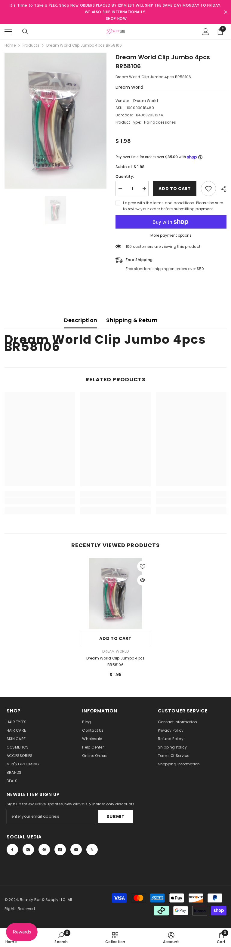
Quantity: (125, 176)
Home (10, 45)
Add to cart (175, 189)
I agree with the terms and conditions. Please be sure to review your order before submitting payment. (173, 205)
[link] (40, 501)
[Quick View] (142, 580)
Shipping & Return (132, 320)
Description (80, 320)
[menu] (8, 31)
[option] (55, 121)
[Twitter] (92, 849)
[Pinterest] (44, 849)
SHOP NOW (116, 18)
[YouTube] (76, 849)
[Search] (25, 31)
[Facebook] (12, 849)
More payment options (171, 235)
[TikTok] (60, 849)
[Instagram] (28, 849)
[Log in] (205, 31)
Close (225, 12)
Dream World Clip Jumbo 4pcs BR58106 (115, 661)
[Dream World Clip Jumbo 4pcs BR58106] (115, 593)
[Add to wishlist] (208, 188)
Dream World (129, 87)
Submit (115, 816)
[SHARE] (221, 189)
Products (31, 45)
